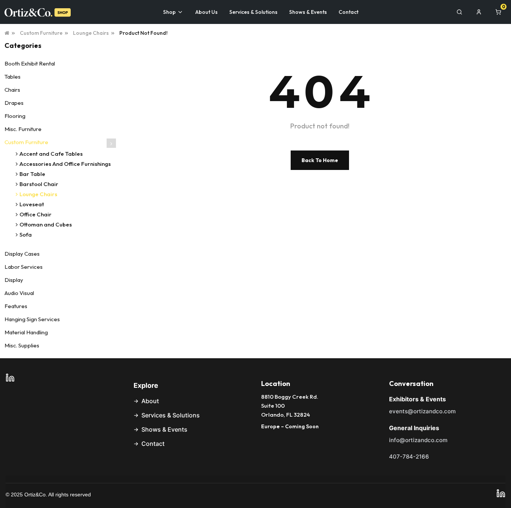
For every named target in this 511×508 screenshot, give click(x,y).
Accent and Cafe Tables (51, 153)
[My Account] (479, 12)
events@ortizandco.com (422, 411)
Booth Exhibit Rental (29, 63)
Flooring (14, 115)
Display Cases (22, 253)
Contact (153, 443)
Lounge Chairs (91, 33)
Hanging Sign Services (32, 319)
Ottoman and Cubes (45, 224)
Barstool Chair (38, 184)
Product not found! (143, 33)
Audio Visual (19, 292)
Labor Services (23, 266)
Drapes (14, 102)
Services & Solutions (170, 415)
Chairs (12, 89)
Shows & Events (164, 429)
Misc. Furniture (23, 129)
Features (15, 306)
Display (13, 279)
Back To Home (320, 160)
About (150, 401)
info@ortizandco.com (418, 440)
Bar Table (32, 173)
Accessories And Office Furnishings (65, 163)
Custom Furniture (41, 33)
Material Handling (26, 332)
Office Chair (35, 214)
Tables (12, 76)
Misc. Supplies (21, 345)
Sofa (25, 234)
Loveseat (31, 204)
